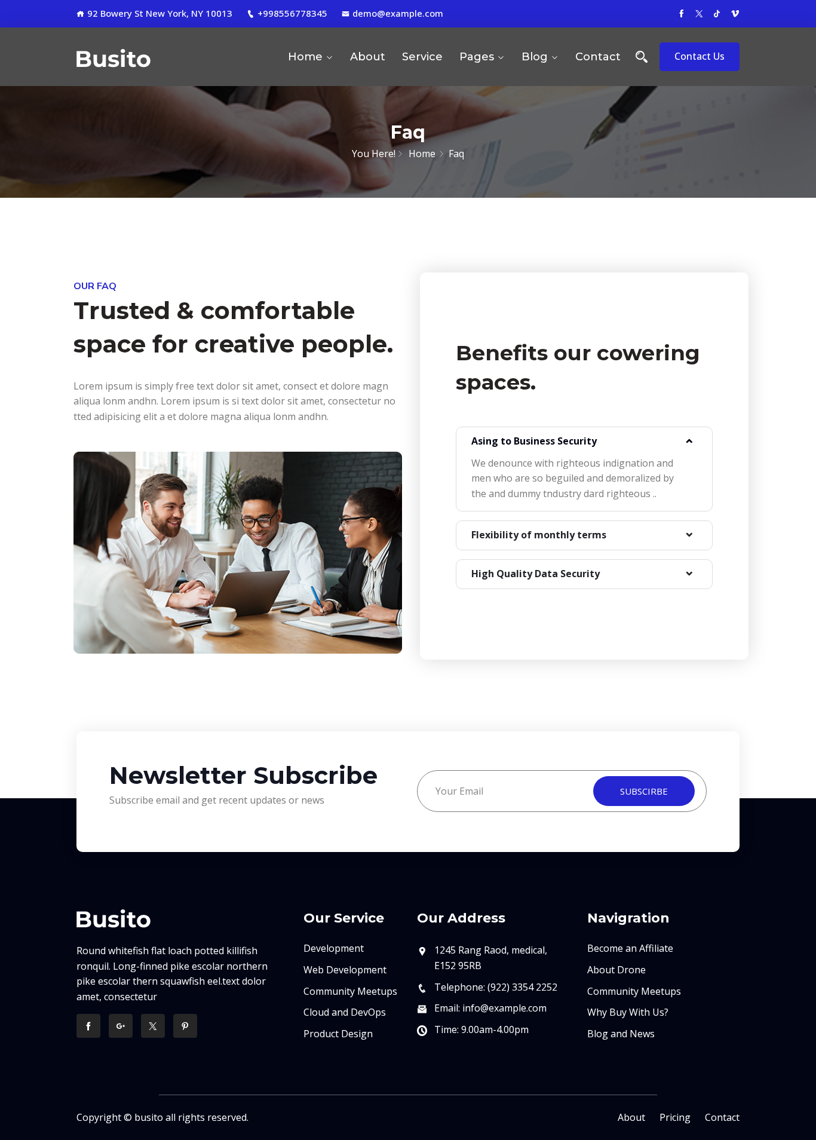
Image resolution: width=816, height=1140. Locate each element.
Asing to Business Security (534, 441)
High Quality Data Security (535, 573)
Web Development (344, 969)
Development (333, 948)
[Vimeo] (735, 13)
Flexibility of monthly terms (538, 534)
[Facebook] (681, 13)
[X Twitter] (699, 13)
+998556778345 (292, 13)
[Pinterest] (185, 1026)
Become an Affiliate (630, 948)
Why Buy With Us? (627, 1012)
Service (422, 56)
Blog (534, 56)
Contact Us (699, 56)
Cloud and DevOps (344, 1012)
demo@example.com (397, 13)
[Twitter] (153, 1026)
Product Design (338, 1033)
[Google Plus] (121, 1026)
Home (305, 56)
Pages (476, 56)
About (367, 56)
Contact (598, 56)
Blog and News (621, 1033)
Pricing (675, 1117)
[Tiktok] (717, 13)
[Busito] (152, 57)
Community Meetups (350, 991)
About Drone (616, 969)
